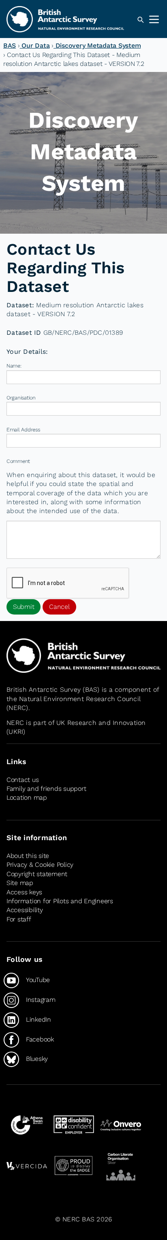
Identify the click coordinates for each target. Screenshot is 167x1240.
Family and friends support (46, 788)
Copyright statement (36, 874)
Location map (26, 797)
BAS (9, 45)
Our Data (35, 45)
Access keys (24, 892)
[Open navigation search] (140, 19)
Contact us (22, 780)
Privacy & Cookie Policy (39, 864)
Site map (19, 883)
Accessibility (24, 910)
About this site (27, 856)
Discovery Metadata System (97, 45)
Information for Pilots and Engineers (59, 901)
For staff (18, 919)
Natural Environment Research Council (79, 699)
